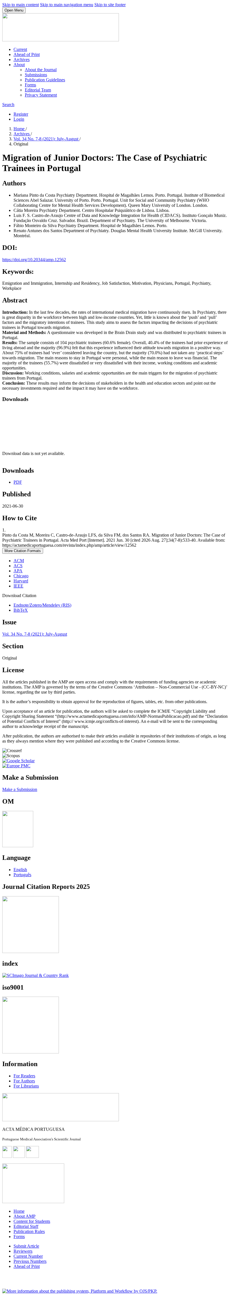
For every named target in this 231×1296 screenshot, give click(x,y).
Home (20, 128)
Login (19, 119)
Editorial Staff (26, 1226)
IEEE (18, 586)
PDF (18, 482)
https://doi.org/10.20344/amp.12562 (34, 259)
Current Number (28, 1256)
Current (20, 49)
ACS (18, 565)
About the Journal (41, 69)
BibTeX (21, 610)
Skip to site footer (110, 4)
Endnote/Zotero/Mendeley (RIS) (42, 605)
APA (18, 570)
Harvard (21, 581)
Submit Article (26, 1246)
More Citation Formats (23, 551)
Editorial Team (38, 90)
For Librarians (26, 1086)
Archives (22, 59)
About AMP (24, 1216)
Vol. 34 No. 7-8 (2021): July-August (46, 138)
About (19, 64)
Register (21, 114)
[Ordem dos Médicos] (17, 845)
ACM (19, 560)
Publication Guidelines (45, 79)
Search (8, 104)
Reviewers (23, 1251)
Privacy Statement (41, 95)
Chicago (21, 575)
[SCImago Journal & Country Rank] (35, 975)
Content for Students (32, 1221)
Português (22, 874)
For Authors (24, 1080)
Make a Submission (19, 789)
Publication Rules (29, 1231)
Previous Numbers (30, 1261)
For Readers (24, 1075)
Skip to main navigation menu (66, 4)
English (20, 869)
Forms (30, 84)
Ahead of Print (27, 54)
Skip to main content (20, 4)
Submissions (36, 74)
